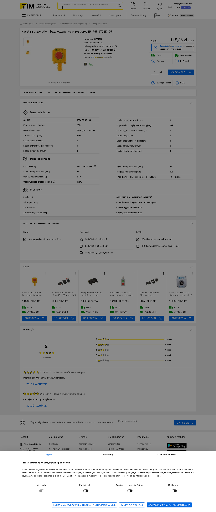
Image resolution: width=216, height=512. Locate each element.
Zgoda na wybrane (131, 504)
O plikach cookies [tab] (167, 454)
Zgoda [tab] (49, 454)
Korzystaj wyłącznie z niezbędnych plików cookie (84, 504)
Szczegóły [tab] (108, 454)
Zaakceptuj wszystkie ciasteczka (169, 504)
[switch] (85, 490)
